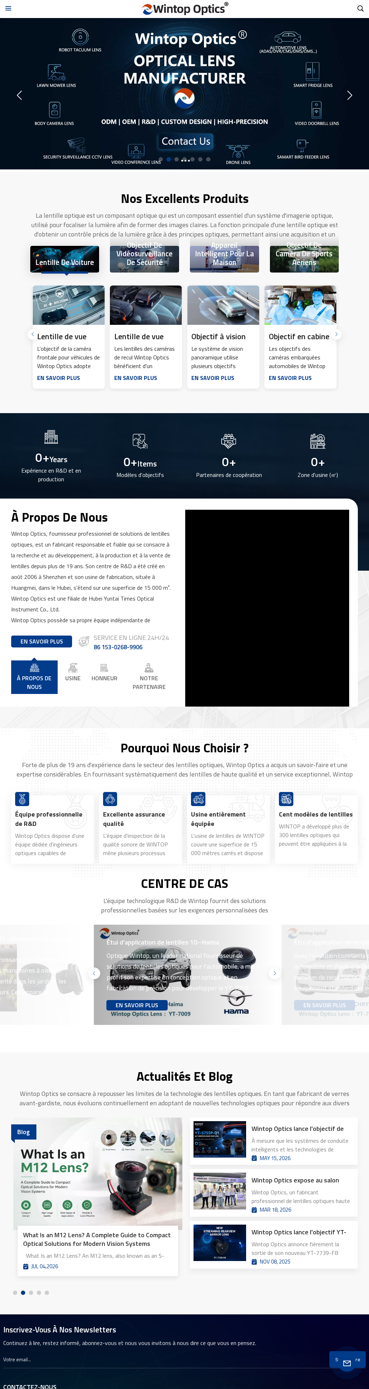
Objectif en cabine (299, 336)
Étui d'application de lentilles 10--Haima (163, 942)
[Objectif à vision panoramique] (223, 305)
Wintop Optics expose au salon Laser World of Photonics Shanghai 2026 (301, 1180)
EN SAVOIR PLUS (58, 377)
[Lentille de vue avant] (69, 305)
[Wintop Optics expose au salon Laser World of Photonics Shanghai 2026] (220, 1193)
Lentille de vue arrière (139, 336)
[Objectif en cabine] (300, 305)
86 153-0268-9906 (118, 647)
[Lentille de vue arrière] (146, 305)
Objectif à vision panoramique (218, 336)
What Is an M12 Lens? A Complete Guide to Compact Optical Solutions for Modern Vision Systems (97, 1239)
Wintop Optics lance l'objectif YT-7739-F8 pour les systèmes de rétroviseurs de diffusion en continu (299, 1232)
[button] (161, 159)
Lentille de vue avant (61, 336)
